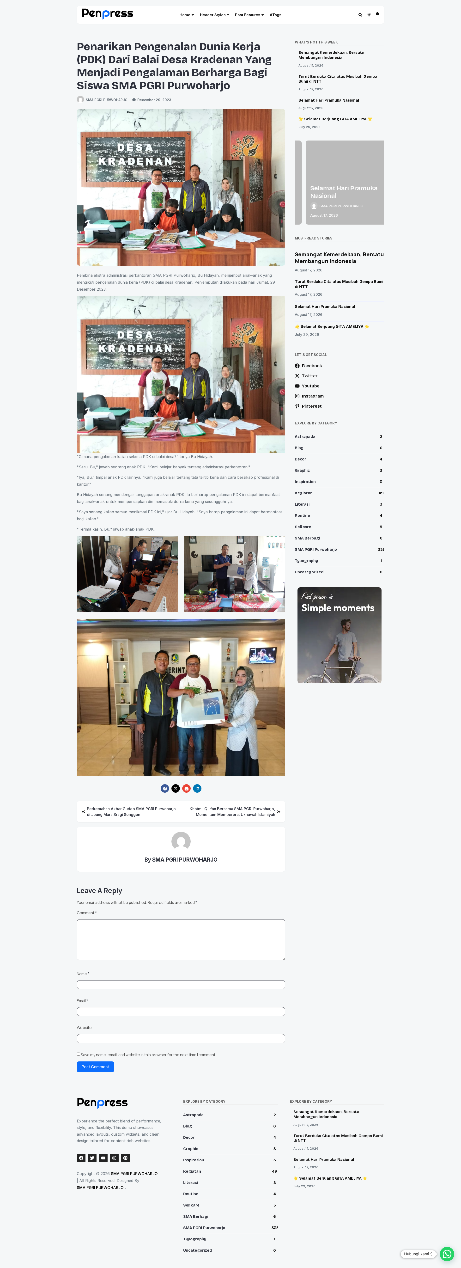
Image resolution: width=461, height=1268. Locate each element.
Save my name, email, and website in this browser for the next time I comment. (148, 1055)
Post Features (247, 14)
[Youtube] (103, 1158)
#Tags (275, 14)
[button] (447, 1254)
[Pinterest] (125, 1158)
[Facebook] (81, 1158)
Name (83, 974)
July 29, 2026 (309, 127)
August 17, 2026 (310, 65)
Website (84, 1027)
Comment (87, 913)
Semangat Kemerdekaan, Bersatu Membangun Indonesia (331, 55)
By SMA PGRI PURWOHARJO (181, 859)
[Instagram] (114, 1158)
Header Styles (213, 14)
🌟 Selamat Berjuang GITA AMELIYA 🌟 (335, 119)
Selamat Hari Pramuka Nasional (328, 100)
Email (82, 1001)
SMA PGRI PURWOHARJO (106, 100)
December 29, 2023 (154, 100)
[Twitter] (92, 1158)
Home (185, 14)
